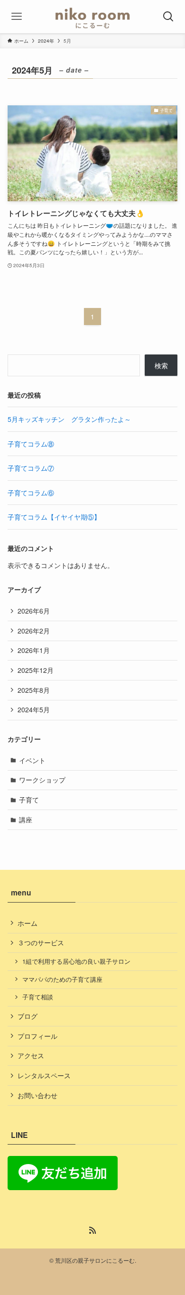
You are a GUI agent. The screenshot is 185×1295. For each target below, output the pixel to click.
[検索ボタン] (168, 16)
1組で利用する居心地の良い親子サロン (76, 961)
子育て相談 (37, 997)
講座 (25, 819)
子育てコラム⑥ (31, 492)
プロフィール (37, 1036)
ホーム (27, 923)
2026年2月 (34, 630)
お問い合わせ (37, 1095)
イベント (32, 760)
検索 (161, 365)
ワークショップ (42, 779)
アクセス (31, 1055)
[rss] (92, 1230)
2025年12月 (36, 670)
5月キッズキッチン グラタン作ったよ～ (69, 419)
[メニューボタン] (16, 16)
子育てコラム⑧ (31, 443)
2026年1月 (34, 650)
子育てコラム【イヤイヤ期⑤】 (54, 517)
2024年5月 (34, 709)
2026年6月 (34, 610)
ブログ (27, 1016)
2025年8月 (34, 690)
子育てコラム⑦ (31, 468)
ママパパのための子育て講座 (62, 979)
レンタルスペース (44, 1075)
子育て (29, 799)
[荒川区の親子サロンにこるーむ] (92, 16)
